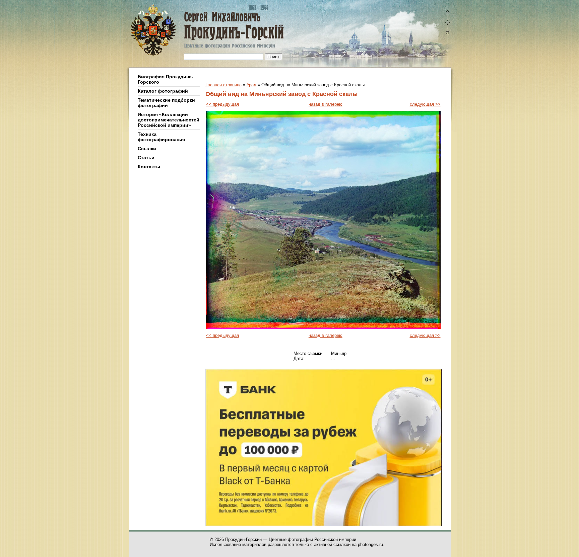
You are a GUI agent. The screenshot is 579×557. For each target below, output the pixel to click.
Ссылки (147, 148)
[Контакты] (447, 33)
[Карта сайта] (447, 23)
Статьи (146, 157)
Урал (251, 84)
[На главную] (447, 12)
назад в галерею (325, 104)
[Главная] (187, 33)
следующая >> (425, 104)
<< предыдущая (222, 104)
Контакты (149, 166)
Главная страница (223, 84)
